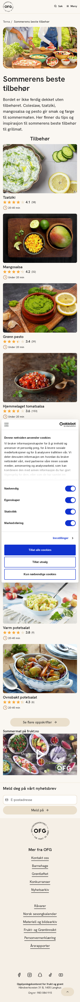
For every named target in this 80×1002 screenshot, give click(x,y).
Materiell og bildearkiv (40, 922)
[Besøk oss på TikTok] (50, 974)
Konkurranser (40, 882)
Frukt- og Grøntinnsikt (40, 930)
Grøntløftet (40, 874)
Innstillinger (60, 538)
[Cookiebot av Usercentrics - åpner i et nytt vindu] (59, 424)
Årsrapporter (40, 946)
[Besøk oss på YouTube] (60, 974)
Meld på (37, 810)
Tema (6, 22)
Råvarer (40, 906)
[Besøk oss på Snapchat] (40, 974)
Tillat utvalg (40, 562)
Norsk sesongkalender (40, 914)
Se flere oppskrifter (37, 722)
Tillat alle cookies (40, 549)
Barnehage (40, 866)
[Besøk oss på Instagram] (29, 974)
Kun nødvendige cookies (40, 574)
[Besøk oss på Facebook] (19, 974)
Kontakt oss (40, 858)
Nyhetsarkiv (40, 890)
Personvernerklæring (40, 938)
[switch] (70, 500)
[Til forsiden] (8, 6)
